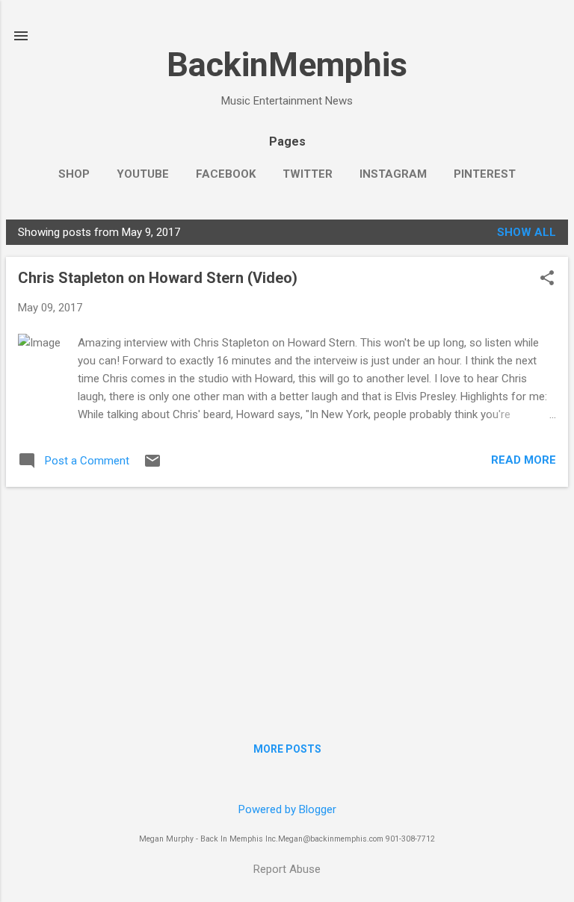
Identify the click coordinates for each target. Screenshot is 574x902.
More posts (287, 749)
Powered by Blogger (287, 809)
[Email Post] (152, 466)
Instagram (393, 174)
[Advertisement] (287, 603)
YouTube (143, 174)
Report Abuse (287, 869)
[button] (547, 279)
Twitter (308, 174)
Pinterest (485, 174)
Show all (526, 232)
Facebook (226, 174)
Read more (523, 460)
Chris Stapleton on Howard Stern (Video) (157, 278)
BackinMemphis (287, 64)
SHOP (74, 174)
